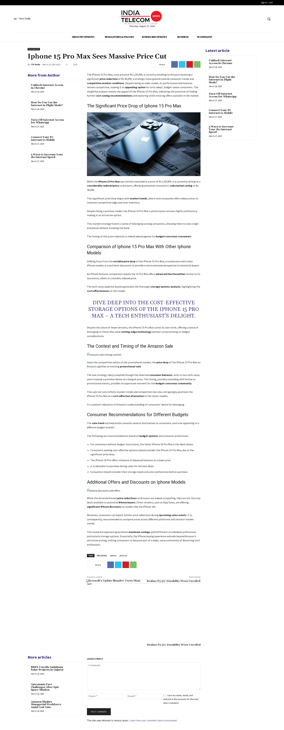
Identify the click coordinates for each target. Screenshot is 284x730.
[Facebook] (249, 19)
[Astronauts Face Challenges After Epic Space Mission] (72, 689)
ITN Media (35, 64)
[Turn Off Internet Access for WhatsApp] (72, 124)
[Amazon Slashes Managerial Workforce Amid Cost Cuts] (72, 706)
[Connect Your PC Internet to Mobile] (72, 141)
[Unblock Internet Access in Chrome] (72, 89)
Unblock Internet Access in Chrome (47, 87)
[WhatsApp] (197, 64)
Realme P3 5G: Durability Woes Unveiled (174, 644)
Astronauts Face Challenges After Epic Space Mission (45, 687)
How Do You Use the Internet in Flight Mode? (47, 104)
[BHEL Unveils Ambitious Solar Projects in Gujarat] (72, 671)
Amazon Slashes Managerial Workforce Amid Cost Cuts (46, 704)
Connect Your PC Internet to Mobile (43, 139)
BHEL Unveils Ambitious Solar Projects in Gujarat (47, 669)
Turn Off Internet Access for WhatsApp (47, 121)
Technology (33, 49)
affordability (101, 555)
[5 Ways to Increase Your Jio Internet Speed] (72, 159)
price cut (123, 555)
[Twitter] (256, 19)
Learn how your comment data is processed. (153, 720)
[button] (269, 19)
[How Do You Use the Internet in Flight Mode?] (72, 107)
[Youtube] (262, 19)
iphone (113, 555)
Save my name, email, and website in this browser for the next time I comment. (180, 699)
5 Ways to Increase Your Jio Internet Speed (47, 156)
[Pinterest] (189, 64)
